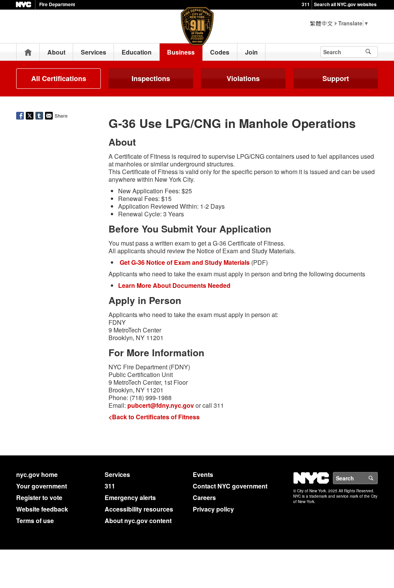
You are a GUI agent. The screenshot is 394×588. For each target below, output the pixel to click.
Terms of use (35, 520)
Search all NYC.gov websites (345, 4)
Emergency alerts (130, 497)
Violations (243, 78)
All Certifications (58, 78)
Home (28, 52)
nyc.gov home (37, 474)
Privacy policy (213, 509)
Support (335, 78)
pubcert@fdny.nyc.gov (160, 405)
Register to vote (39, 497)
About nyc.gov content (138, 520)
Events (203, 474)
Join (251, 52)
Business (181, 52)
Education (137, 52)
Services (93, 52)
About (56, 52)
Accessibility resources (139, 509)
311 (306, 4)
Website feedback (42, 509)
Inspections (151, 78)
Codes (219, 52)
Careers (204, 497)
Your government (41, 486)
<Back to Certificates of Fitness (154, 416)
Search (377, 478)
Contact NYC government (230, 486)
